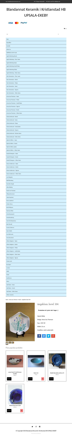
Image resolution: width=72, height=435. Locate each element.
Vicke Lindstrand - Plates (12, 123)
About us (8, 49)
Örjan (7, 274)
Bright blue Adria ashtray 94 (57, 373)
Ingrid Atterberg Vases (11, 62)
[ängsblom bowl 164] (20, 322)
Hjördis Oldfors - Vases (11, 140)
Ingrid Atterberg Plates (11, 69)
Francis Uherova (10, 227)
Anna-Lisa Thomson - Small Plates (14, 103)
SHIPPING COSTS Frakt (11, 52)
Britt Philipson (9, 207)
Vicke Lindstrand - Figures (12, 130)
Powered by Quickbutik (36, 433)
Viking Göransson (10, 194)
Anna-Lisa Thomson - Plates (12, 99)
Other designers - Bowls (11, 244)
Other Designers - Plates (12, 247)
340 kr (15, 375)
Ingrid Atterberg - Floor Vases (13, 59)
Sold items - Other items (12, 291)
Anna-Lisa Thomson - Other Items (14, 113)
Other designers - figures (12, 257)
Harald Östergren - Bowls (12, 157)
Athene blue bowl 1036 (15, 405)
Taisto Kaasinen (10, 197)
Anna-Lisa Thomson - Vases (12, 96)
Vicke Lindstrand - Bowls (12, 116)
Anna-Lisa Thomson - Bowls (12, 109)
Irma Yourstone (10, 237)
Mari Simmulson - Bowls (12, 79)
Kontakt (8, 46)
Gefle (7, 271)
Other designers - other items (13, 254)
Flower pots (9, 261)
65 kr (36, 374)
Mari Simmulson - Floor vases (13, 76)
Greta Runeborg (10, 217)
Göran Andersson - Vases (12, 163)
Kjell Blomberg (9, 180)
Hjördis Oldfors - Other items (13, 150)
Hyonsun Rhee (9, 210)
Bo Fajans (8, 264)
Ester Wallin (9, 231)
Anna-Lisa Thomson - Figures (13, 106)
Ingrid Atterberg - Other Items (13, 72)
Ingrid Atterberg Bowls (11, 56)
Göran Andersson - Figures (12, 170)
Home (7, 299)
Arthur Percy (9, 204)
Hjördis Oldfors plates (11, 146)
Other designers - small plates (13, 251)
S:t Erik (8, 268)
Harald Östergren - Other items (13, 160)
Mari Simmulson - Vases (11, 86)
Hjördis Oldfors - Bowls (11, 143)
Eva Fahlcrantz (9, 234)
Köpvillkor (8, 42)
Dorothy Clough (10, 183)
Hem (7, 39)
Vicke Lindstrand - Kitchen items (13, 133)
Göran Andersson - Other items (13, 173)
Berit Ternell (9, 224)
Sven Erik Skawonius (11, 220)
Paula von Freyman (10, 190)
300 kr (57, 374)
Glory (7, 281)
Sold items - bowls (10, 288)
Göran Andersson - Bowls (12, 167)
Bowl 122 (36, 373)
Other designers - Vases (11, 241)
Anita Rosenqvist (10, 214)
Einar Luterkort (9, 200)
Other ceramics (10, 294)
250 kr (15, 407)
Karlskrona (9, 278)
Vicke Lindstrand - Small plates (13, 126)
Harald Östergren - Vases (12, 153)
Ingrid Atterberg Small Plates (13, 66)
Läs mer (9, 378)
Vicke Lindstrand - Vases (11, 120)
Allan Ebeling (9, 187)
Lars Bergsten (9, 177)
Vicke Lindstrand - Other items (13, 136)
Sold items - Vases (10, 284)
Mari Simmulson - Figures (12, 89)
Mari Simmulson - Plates (12, 83)
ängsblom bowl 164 (26, 299)
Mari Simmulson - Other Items (13, 93)
